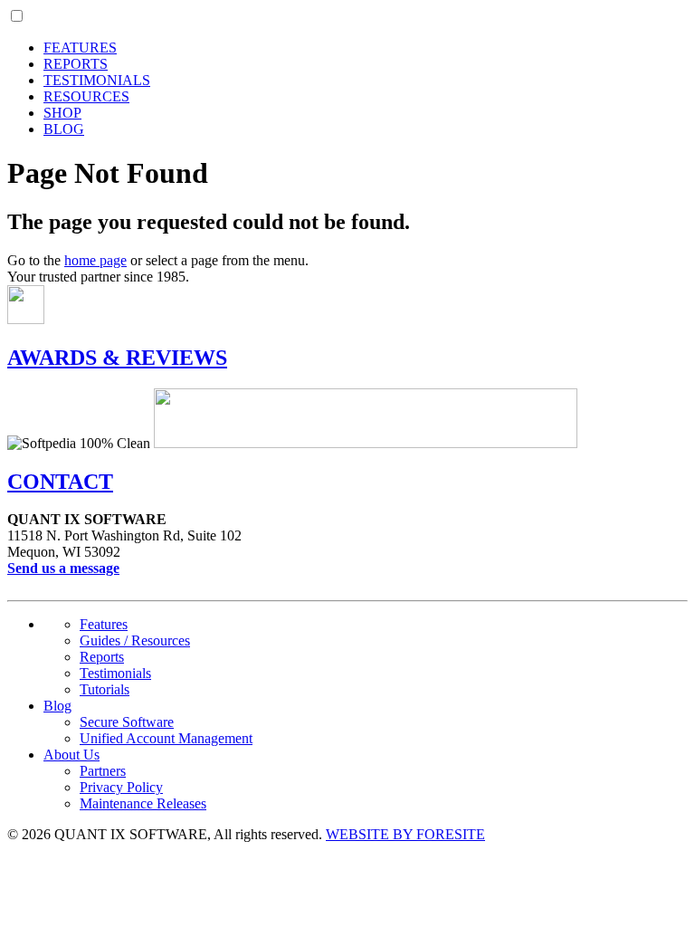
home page (95, 260)
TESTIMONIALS (96, 80)
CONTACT (60, 481)
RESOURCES (86, 96)
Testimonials (115, 673)
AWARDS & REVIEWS (117, 357)
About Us (71, 754)
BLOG (63, 129)
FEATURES (80, 47)
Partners (103, 771)
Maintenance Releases (143, 803)
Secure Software (127, 722)
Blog (57, 705)
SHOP (62, 112)
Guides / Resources (135, 640)
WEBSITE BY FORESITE (405, 834)
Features (104, 624)
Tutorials (104, 689)
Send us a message (63, 568)
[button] (17, 16)
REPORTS (75, 64)
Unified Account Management (166, 738)
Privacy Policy (121, 787)
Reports (102, 656)
